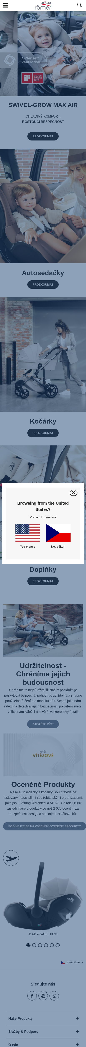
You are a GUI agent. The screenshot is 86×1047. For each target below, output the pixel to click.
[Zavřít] (74, 493)
